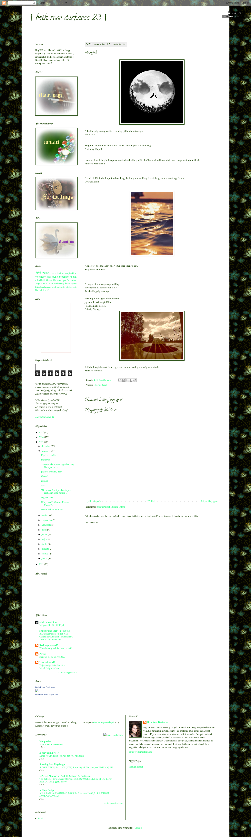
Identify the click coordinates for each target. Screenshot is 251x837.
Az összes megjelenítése (67, 672)
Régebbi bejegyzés (209, 500)
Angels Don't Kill (44, 283)
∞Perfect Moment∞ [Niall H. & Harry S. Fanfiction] (65, 776)
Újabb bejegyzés (93, 500)
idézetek (97, 384)
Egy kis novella (48, 455)
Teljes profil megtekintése (140, 751)
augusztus (46, 524)
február (45, 553)
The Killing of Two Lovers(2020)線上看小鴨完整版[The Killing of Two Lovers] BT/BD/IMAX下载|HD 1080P (76, 780)
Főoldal (151, 500)
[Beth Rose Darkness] (36, 691)
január (45, 558)
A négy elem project (49, 752)
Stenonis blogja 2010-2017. (52, 656)
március (45, 548)
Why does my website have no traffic (56, 648)
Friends (38, 286)
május (45, 539)
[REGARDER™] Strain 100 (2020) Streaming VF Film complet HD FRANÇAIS (76, 767)
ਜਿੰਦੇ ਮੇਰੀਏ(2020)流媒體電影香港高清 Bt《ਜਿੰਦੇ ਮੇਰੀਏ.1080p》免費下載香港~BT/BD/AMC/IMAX (74, 795)
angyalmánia (47, 497)
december (46, 446)
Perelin (42, 654)
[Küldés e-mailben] (120, 380)
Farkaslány (59, 283)
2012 (41, 564)
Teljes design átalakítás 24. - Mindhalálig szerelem (52, 667)
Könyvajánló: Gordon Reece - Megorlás (55, 503)
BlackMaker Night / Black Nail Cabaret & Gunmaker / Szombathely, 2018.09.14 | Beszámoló (56, 636)
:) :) (43, 485)
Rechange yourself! (48, 645)
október (45, 515)
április (45, 543)
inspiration (70, 273)
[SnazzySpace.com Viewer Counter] (236, 15)
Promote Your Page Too (46, 694)
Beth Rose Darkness (45, 687)
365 (38, 272)
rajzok (73, 276)
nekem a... (46, 286)
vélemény (40, 276)
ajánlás (42, 280)
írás (37, 280)
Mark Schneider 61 (60, 286)
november (46, 450)
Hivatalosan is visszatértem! (51, 744)
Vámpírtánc (45, 741)
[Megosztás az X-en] (127, 380)
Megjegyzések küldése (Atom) (111, 506)
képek (104, 384)
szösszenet (52, 276)
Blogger (138, 827)
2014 (41, 437)
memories (45, 459)
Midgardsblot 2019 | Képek (51, 625)
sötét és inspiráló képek (104, 722)
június (45, 534)
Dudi (40, 818)
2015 (41, 432)
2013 (41, 441)
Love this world (47, 662)
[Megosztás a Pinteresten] (135, 380)
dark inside (57, 273)
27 (48, 290)
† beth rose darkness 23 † (68, 18)
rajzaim (44, 480)
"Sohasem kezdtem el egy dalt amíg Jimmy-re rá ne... (57, 466)
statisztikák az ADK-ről (52, 509)
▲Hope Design (47, 790)
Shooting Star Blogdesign (52, 764)
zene (46, 272)
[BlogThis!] (124, 380)
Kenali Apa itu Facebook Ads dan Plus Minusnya (61, 755)
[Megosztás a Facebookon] (131, 380)
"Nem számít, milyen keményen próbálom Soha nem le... (56, 491)
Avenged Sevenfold (67, 280)
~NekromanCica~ (48, 622)
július (44, 529)
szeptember (47, 520)
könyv (49, 280)
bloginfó (64, 276)
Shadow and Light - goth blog (54, 630)
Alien (55, 280)
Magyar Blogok (136, 766)
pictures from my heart (51, 471)
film (44, 290)
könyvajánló (70, 283)
